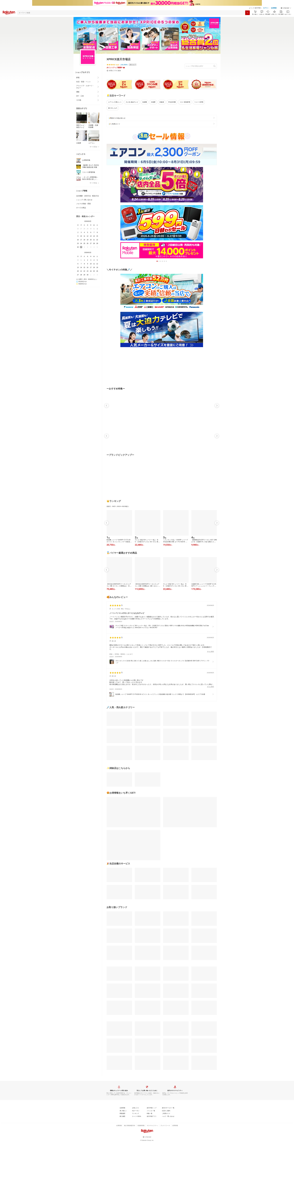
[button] (286, 8)
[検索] (247, 12)
